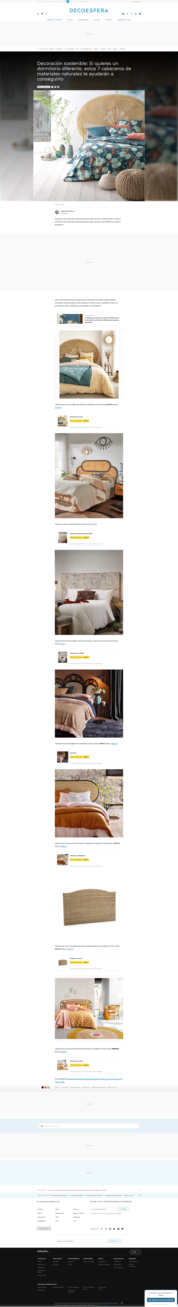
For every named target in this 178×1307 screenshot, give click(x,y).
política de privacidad (115, 1213)
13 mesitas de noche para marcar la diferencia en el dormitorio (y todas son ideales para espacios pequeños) (102, 320)
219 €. (95, 524)
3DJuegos (56, 1261)
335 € (62, 644)
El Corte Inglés (69, 49)
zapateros (76, 1217)
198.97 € (63, 846)
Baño (57, 1209)
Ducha (115, 49)
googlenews (139, 14)
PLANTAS (109, 20)
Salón (40, 1213)
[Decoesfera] (89, 9)
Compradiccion (118, 1267)
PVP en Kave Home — (79, 537)
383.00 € (114, 743)
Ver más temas (44, 1228)
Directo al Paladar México (88, 1288)
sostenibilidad (76, 1087)
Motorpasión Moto (104, 1264)
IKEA (57, 1217)
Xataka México (42, 1287)
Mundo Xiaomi (42, 1275)
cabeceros (87, 1087)
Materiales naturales (100, 1087)
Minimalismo (59, 1213)
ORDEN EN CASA (124, 20)
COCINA (96, 20)
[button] (67, 211)
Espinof (70, 1264)
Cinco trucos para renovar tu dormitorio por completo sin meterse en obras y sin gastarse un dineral (77, 1190)
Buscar (46, 14)
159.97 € (70, 949)
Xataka (40, 1261)
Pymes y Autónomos (132, 1265)
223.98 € (63, 1051)
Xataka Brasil (41, 1290)
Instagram (135, 14)
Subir (134, 1252)
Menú (37, 14)
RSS (114, 1228)
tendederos (42, 1221)
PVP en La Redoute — (79, 421)
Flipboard (55, 87)
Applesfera (41, 1267)
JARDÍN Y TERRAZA (54, 20)
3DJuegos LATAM (58, 1287)
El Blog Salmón (133, 1261)
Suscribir (123, 1209)
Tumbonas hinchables (76, 1195)
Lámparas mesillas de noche (113, 1195)
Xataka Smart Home (41, 1271)
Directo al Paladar (88, 1261)
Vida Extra (56, 1264)
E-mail (58, 87)
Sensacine (71, 1261)
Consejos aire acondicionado (94, 1195)
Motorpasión (102, 1261)
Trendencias (117, 1261)
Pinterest (123, 14)
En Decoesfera (89, 315)
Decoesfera (117, 1264)
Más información (104, 1305)
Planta (51, 49)
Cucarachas (59, 49)
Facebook (127, 14)
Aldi (109, 49)
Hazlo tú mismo (78, 1213)
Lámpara (103, 49)
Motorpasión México (102, 1288)
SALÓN (70, 20)
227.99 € (58, 407)
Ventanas (122, 49)
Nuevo (42, 14)
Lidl (77, 49)
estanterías (41, 1217)
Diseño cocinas (128, 1195)
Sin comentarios (44, 87)
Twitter (131, 14)
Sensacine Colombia (71, 1291)
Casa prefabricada (86, 49)
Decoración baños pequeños (59, 1195)
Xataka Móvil (41, 1264)
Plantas (96, 49)
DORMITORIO (83, 20)
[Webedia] (43, 1251)
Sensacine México (73, 1287)
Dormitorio (65, 1087)
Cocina (75, 1209)
